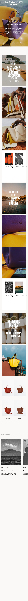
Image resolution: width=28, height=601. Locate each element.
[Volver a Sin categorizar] (2, 5)
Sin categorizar (6, 435)
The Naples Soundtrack (8, 471)
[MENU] (2, 2)
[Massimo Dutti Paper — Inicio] (14, 3)
